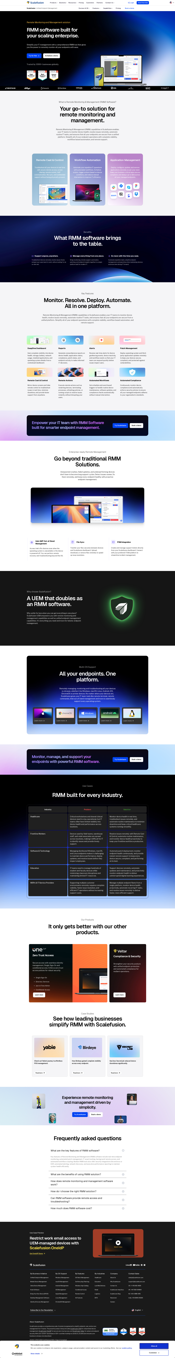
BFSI (96, 1298)
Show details (35, 1353)
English (138, 1310)
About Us (113, 1277)
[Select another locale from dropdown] (172, 3)
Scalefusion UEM (75, 1329)
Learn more (39, 995)
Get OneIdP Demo (36, 1254)
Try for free (33, 56)
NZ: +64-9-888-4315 (134, 1294)
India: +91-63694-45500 (135, 1298)
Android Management (61, 1285)
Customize (153, 1352)
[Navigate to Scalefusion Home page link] (37, 1265)
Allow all (154, 1346)
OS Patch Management (82, 1277)
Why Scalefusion (115, 1281)
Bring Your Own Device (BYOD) (39, 1294)
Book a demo (129, 8)
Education (98, 1281)
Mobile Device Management (38, 1281)
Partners (100, 3)
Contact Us (113, 1285)
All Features (79, 1298)
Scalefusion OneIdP (45, 1331)
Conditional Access (81, 1289)
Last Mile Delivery (100, 1285)
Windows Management (62, 1277)
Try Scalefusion (120, 425)
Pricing (81, 3)
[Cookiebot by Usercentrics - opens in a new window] (17, 1354)
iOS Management (60, 1289)
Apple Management (61, 1294)
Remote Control (80, 1294)
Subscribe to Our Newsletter (42, 1310)
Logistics (97, 1294)
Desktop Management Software (39, 1298)
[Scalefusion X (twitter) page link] (144, 1265)
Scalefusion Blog (115, 1294)
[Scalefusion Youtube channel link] (136, 1265)
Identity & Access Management (39, 1302)
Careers (112, 1302)
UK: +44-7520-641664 (134, 1289)
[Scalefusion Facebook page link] (141, 1265)
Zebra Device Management (38, 1285)
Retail (96, 1289)
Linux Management (61, 1298)
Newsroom (113, 1298)
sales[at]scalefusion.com (135, 1277)
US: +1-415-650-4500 (134, 1285)
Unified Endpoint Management (39, 1277)
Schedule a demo (51, 56)
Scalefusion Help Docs (117, 1289)
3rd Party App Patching (82, 1281)
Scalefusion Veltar (78, 1331)
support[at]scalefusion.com (136, 1281)
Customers (90, 3)
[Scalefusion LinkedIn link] (129, 1265)
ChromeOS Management (62, 1302)
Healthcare (98, 1277)
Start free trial (143, 3)
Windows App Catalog (81, 1285)
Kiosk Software (34, 1289)
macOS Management (61, 1281)
